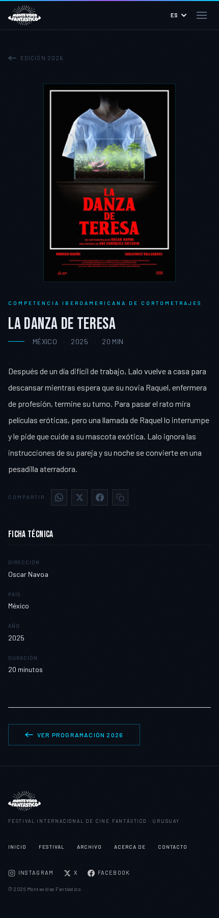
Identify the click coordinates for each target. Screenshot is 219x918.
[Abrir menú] (202, 15)
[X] (79, 497)
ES (174, 15)
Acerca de (130, 847)
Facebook (114, 872)
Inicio (17, 847)
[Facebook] (100, 497)
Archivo (89, 847)
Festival (52, 847)
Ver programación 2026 (80, 734)
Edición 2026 (41, 57)
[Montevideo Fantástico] (109, 801)
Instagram (35, 872)
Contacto (172, 847)
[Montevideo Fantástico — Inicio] (24, 15)
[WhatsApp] (59, 497)
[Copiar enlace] (120, 497)
